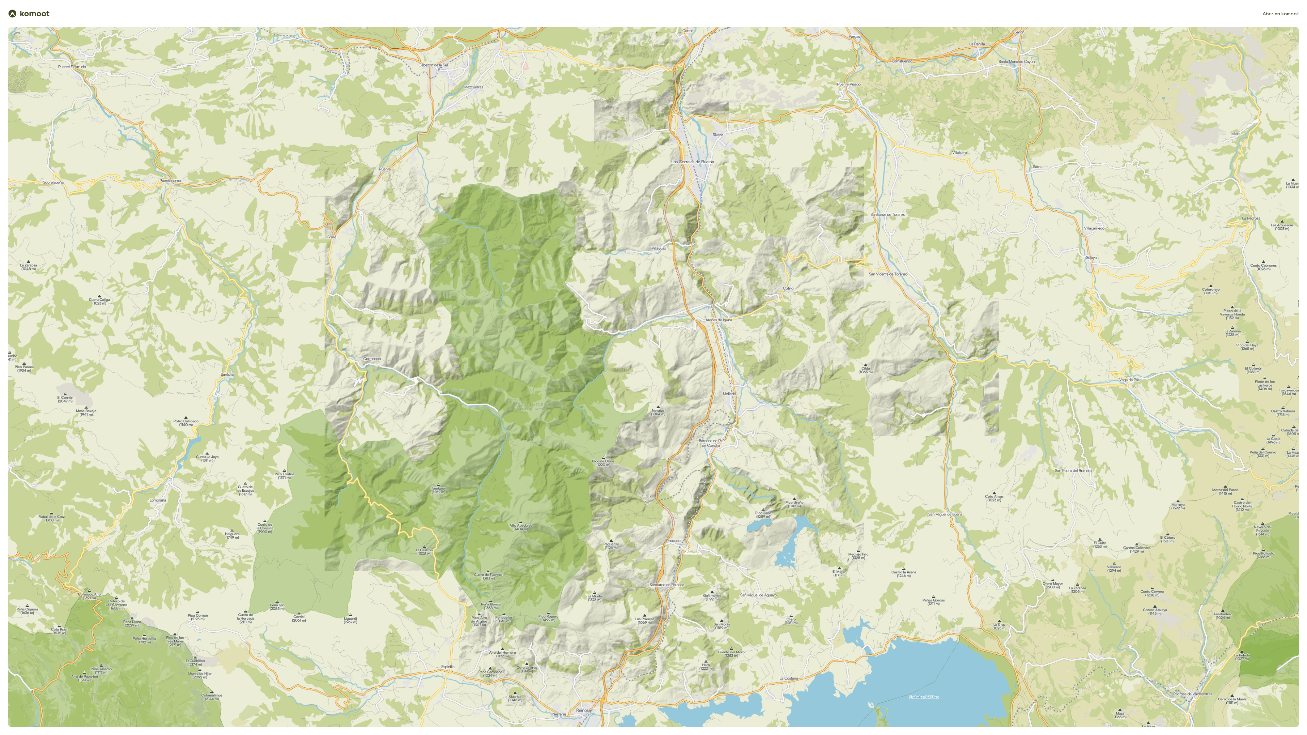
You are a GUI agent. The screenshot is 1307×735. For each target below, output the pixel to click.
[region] (653, 377)
